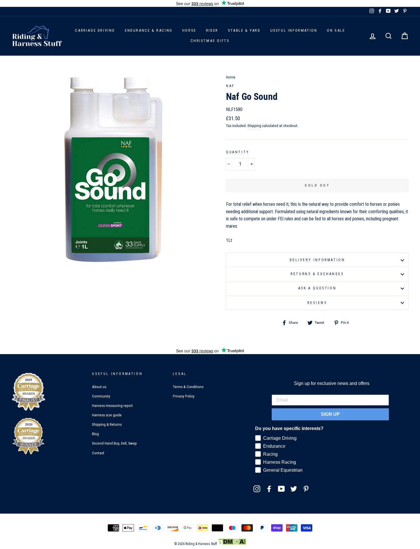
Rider (212, 30)
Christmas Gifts (210, 41)
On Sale (336, 30)
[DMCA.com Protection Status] (232, 544)
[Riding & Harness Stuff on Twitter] (293, 488)
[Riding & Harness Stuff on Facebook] (269, 488)
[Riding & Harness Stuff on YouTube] (281, 488)
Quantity (237, 152)
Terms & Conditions (188, 386)
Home (230, 77)
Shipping (254, 125)
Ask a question (317, 288)
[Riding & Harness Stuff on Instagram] (256, 488)
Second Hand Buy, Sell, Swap (114, 443)
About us (99, 386)
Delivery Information (317, 260)
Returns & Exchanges (317, 274)
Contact (98, 453)
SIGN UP (330, 414)
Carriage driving (95, 30)
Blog (95, 433)
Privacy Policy (184, 396)
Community (101, 396)
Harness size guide (107, 415)
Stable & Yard (244, 30)
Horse (189, 30)
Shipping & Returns (107, 424)
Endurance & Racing (149, 30)
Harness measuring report (112, 405)
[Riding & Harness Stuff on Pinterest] (306, 488)
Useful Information (293, 30)
